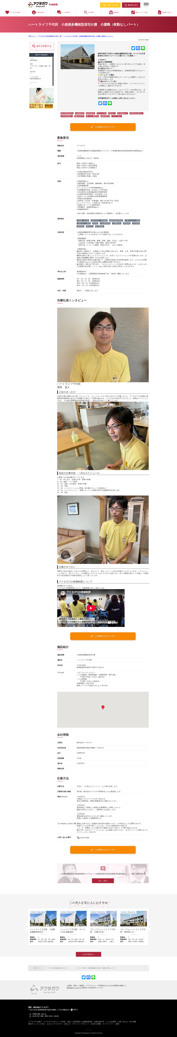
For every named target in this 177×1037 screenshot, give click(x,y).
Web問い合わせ (164, 12)
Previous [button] (27, 927)
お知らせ (67, 1024)
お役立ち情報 (96, 1024)
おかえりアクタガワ (54, 1024)
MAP (75, 1010)
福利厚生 (114, 12)
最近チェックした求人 (36, 1024)
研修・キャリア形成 (139, 12)
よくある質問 (63, 12)
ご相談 (116, 1024)
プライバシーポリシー (80, 1024)
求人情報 (132, 1022)
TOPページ (32, 36)
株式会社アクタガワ (74, 988)
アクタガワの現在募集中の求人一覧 (50, 36)
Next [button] (149, 927)
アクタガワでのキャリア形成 (54, 1022)
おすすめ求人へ (88, 954)
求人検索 (88, 12)
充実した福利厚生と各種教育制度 (79, 1022)
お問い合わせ (123, 1022)
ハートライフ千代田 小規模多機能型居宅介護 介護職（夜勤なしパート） (88, 36)
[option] (43, 926)
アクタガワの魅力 (12, 12)
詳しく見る (103, 881)
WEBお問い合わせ (39, 1014)
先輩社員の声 (38, 12)
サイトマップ (107, 1024)
